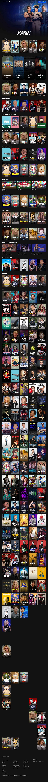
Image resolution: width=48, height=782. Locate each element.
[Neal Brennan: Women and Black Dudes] (24, 612)
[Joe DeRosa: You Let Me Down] (6, 533)
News (3, 770)
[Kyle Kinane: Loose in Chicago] (41, 573)
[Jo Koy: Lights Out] (41, 520)
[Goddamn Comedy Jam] (33, 467)
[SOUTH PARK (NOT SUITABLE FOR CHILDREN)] (15, 678)
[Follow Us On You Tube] (40, 761)
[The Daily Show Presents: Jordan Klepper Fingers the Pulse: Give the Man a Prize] (33, 704)
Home (3, 761)
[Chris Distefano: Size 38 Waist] (33, 362)
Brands (3, 769)
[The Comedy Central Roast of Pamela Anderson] (6, 402)
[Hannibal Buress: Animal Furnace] (6, 481)
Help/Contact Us (25, 761)
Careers (24, 765)
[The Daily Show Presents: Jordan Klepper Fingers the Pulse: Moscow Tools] (6, 559)
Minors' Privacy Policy (16, 766)
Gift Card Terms (15, 762)
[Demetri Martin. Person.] (6, 441)
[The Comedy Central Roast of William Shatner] (24, 402)
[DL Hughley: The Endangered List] (41, 415)
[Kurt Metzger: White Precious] (24, 573)
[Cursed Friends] (24, 415)
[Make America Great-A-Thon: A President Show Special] (24, 586)
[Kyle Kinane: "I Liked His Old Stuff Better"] (33, 573)
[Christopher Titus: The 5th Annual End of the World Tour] (6, 376)
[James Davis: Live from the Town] (24, 494)
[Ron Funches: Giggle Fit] (24, 651)
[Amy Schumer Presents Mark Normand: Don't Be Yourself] (15, 310)
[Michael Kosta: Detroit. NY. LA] (6, 599)
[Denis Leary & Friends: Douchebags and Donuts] (24, 441)
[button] (3, 1)
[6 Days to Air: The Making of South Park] (6, 297)
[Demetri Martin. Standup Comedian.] (15, 441)
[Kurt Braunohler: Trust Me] (15, 573)
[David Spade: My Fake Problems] (41, 428)
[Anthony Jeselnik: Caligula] (15, 323)
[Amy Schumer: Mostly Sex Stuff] (41, 310)
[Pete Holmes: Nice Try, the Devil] (33, 638)
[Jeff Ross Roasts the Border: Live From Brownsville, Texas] (6, 520)
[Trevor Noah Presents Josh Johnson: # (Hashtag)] (24, 730)
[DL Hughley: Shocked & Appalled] (33, 415)
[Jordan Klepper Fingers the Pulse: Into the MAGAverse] (41, 546)
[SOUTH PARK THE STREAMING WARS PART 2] (41, 664)
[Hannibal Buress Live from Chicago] (15, 481)
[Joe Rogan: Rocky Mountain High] (24, 533)
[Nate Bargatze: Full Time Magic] (6, 612)
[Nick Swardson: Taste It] (41, 612)
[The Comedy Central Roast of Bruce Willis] (41, 376)
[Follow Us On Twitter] (37, 761)
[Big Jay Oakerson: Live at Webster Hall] (24, 336)
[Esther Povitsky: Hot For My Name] (41, 454)
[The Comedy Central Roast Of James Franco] (33, 389)
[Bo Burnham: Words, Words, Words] (41, 336)
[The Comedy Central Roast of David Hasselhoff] (15, 389)
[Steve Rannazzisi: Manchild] (24, 691)
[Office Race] (24, 625)
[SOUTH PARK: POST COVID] (33, 664)
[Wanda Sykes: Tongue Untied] (24, 743)
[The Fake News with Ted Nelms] (24, 467)
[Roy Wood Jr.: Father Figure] (33, 651)
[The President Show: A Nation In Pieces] (41, 638)
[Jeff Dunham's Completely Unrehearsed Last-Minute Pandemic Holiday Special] (6, 507)
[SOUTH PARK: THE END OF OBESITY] (24, 678)
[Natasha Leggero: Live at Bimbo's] (41, 599)
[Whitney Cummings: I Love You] (33, 743)
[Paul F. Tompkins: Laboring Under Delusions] (15, 638)
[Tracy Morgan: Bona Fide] (41, 717)
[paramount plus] (7, 1)
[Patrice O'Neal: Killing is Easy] (6, 638)
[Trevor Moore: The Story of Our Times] (15, 730)
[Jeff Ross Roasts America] (24, 507)
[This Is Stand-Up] (6, 717)
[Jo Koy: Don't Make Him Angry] (33, 520)
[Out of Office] (33, 625)
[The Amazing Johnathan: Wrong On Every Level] (6, 310)
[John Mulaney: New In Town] (33, 533)
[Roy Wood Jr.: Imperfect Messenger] (41, 651)
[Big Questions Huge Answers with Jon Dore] (33, 336)
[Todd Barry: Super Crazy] (24, 717)
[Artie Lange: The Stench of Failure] (33, 323)
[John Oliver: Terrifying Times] (6, 546)
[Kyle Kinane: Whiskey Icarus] (6, 586)
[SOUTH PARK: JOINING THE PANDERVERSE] (6, 678)
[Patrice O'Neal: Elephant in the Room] (41, 625)
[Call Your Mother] (33, 349)
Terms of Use (15, 761)
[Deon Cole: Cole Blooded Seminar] (33, 441)
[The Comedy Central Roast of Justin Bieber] (41, 389)
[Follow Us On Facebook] (34, 761)
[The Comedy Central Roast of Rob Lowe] (15, 402)
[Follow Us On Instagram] (42, 761)
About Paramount (26, 766)
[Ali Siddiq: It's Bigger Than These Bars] (41, 297)
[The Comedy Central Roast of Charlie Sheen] (6, 389)
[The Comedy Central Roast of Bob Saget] (33, 376)
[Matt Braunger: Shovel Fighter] (41, 586)
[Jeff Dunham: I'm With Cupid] (41, 494)
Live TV (3, 766)
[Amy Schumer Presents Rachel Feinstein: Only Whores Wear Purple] (24, 310)
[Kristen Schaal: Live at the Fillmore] (41, 559)
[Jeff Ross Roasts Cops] (33, 507)
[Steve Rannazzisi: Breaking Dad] (15, 691)
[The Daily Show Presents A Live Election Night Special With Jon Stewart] (6, 428)
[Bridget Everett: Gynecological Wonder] (6, 349)
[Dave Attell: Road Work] (33, 428)
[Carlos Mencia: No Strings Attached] (15, 362)
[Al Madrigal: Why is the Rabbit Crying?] (33, 297)
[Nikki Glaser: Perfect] (6, 625)
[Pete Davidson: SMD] (24, 638)
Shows (3, 762)
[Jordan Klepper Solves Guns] (15, 546)
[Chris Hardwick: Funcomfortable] (41, 362)
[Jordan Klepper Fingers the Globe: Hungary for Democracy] (24, 546)
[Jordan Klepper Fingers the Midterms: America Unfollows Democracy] (33, 546)
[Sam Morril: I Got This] (33, 678)
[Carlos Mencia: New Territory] (6, 362)
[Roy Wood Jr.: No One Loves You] (6, 664)
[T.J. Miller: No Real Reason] (41, 691)
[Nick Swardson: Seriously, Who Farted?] (33, 612)
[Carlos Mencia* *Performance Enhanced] (41, 349)
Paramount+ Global (5, 773)
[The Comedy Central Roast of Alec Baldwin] (24, 376)
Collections (4, 765)
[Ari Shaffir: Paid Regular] (24, 323)
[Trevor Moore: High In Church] (6, 730)
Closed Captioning (26, 762)
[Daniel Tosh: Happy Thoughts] (24, 428)
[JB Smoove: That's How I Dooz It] (15, 494)
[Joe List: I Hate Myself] (15, 533)
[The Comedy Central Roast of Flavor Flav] (24, 389)
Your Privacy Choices (16, 765)
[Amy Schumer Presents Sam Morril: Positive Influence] (33, 310)
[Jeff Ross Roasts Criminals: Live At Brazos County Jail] (41, 507)
